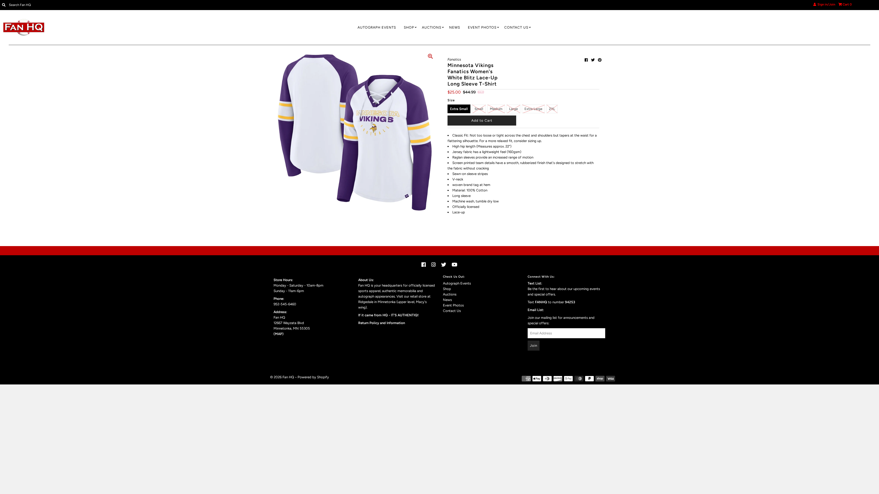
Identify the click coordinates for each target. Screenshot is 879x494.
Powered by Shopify (313, 377)
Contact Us (516, 27)
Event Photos (482, 27)
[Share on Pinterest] (600, 60)
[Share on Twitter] (593, 60)
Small (479, 109)
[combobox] (107, 5)
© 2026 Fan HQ (282, 377)
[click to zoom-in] (430, 57)
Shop (409, 27)
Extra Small (459, 109)
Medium (496, 109)
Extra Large (533, 109)
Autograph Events (377, 27)
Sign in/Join (825, 4)
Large (513, 109)
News (454, 27)
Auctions (431, 27)
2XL (552, 109)
